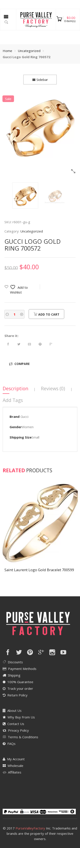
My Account (16, 759)
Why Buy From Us (21, 717)
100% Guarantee (20, 682)
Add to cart (48, 314)
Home (7, 50)
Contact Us (15, 724)
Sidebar (42, 79)
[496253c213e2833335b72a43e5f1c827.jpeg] (40, 126)
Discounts (15, 662)
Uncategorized (29, 50)
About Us (14, 710)
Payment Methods (22, 668)
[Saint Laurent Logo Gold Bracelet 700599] (40, 522)
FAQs (11, 743)
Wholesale (15, 765)
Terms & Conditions (23, 737)
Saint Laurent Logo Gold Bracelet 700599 (39, 569)
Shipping (14, 675)
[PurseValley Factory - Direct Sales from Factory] (36, 19)
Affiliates (14, 772)
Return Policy (17, 695)
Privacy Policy (18, 730)
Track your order (20, 688)
